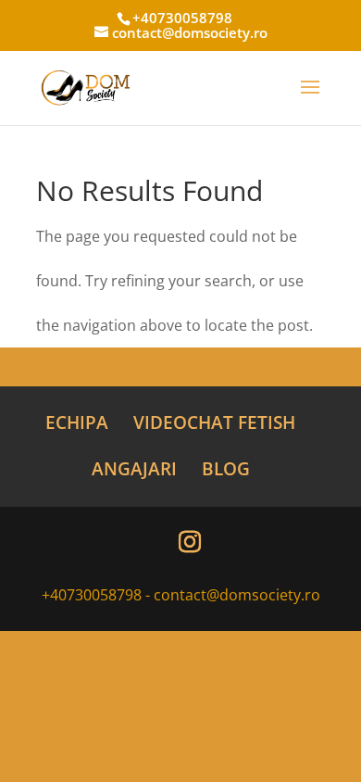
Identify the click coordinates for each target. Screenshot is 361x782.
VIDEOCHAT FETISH (214, 422)
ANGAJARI (134, 469)
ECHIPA (76, 422)
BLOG (226, 469)
